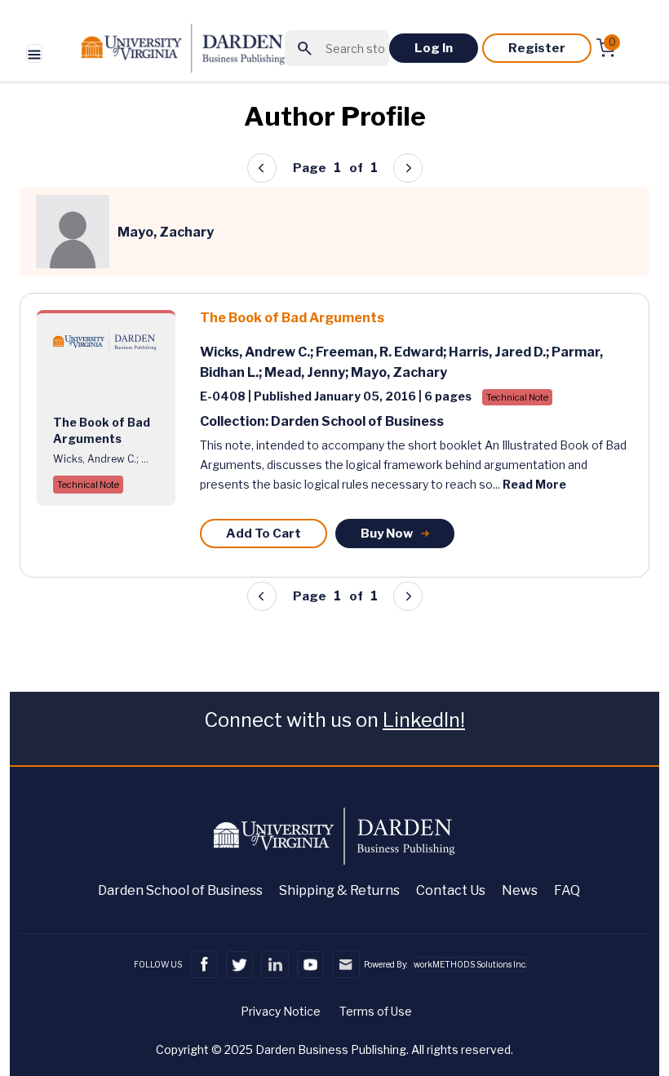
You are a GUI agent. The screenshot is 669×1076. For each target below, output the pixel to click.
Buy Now (387, 533)
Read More (534, 484)
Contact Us (450, 890)
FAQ (567, 890)
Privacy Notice (281, 1011)
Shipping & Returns (339, 890)
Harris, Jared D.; (500, 352)
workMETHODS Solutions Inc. (470, 964)
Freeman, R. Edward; (382, 352)
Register (536, 48)
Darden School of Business (180, 890)
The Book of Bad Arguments (292, 317)
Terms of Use (375, 1011)
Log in (433, 48)
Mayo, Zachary (399, 372)
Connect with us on (334, 720)
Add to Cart (263, 533)
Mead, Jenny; (307, 372)
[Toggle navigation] (34, 53)
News (520, 890)
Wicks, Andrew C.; (258, 352)
